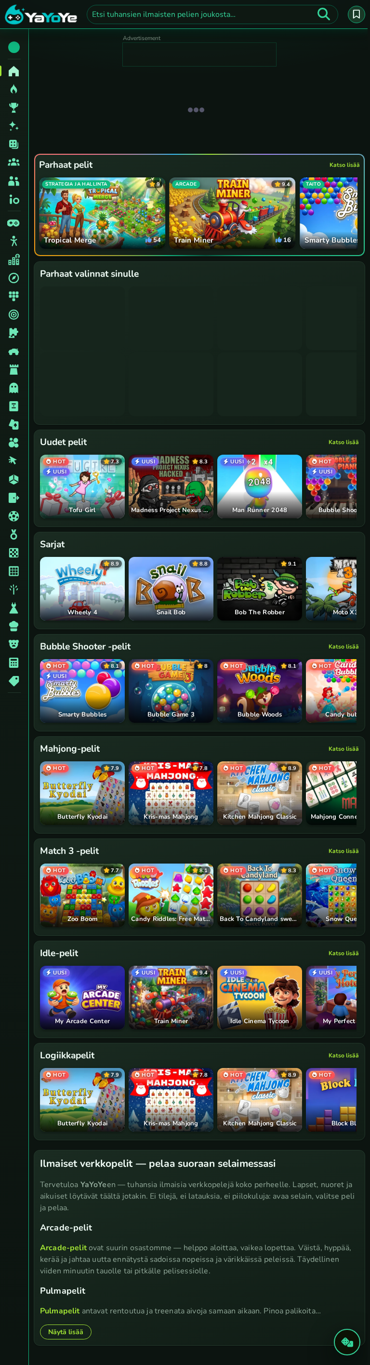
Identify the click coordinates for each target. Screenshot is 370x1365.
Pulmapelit (60, 1310)
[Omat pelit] (354, 14)
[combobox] (211, 14)
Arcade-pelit (63, 1247)
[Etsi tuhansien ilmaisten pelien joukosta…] (321, 14)
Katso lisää (342, 165)
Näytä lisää (65, 1331)
